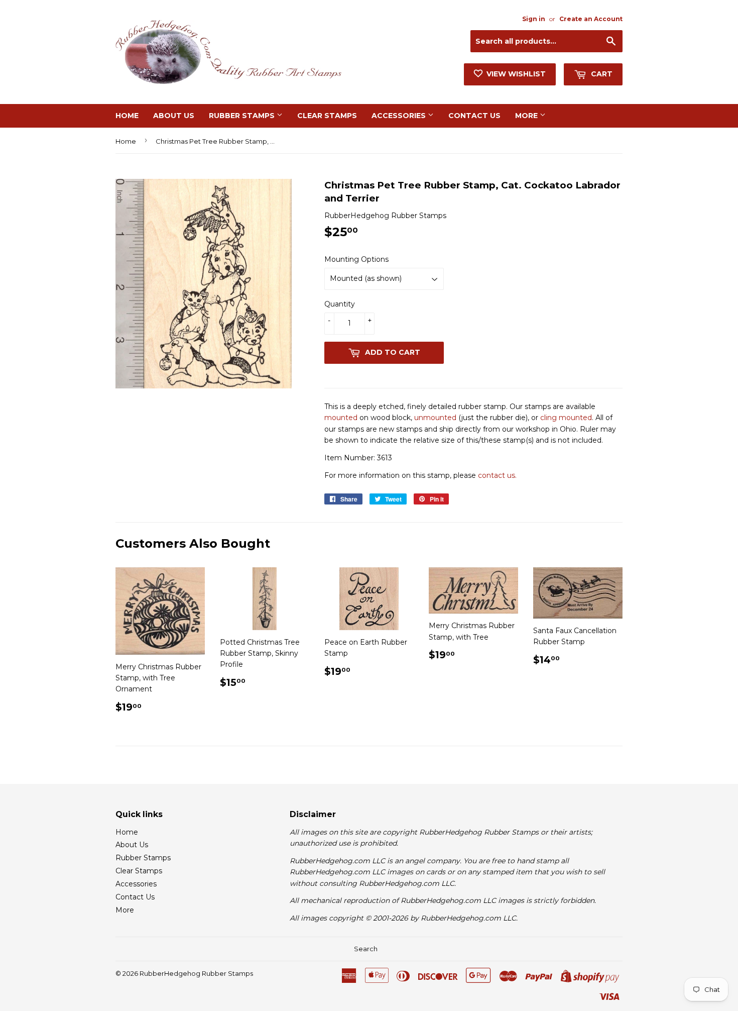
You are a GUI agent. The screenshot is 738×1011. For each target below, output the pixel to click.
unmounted (435, 417)
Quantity (339, 304)
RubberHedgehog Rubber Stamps (196, 973)
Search (366, 949)
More (527, 115)
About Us (173, 115)
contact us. (497, 475)
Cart (600, 73)
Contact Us (474, 115)
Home (127, 115)
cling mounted (566, 417)
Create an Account (591, 19)
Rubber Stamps (243, 115)
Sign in (533, 19)
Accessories (400, 115)
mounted (340, 417)
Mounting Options (356, 259)
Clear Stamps (327, 115)
